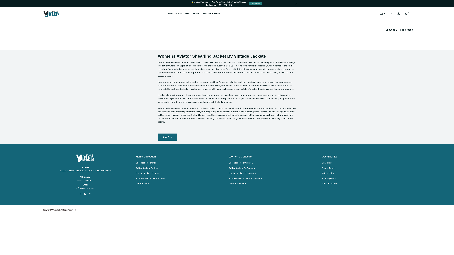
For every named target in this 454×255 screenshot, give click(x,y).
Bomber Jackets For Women (242, 173)
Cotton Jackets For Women (242, 168)
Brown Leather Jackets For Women (245, 178)
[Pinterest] (85, 194)
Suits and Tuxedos (211, 14)
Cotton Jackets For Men (147, 168)
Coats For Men (142, 183)
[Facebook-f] (81, 194)
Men (187, 14)
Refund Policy (328, 173)
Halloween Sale (175, 14)
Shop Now (255, 3)
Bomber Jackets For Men (147, 173)
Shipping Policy (329, 178)
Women (195, 14)
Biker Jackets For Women (241, 163)
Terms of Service (330, 183)
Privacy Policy (328, 168)
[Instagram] (90, 194)
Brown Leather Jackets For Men (150, 178)
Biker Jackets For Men (146, 163)
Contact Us (327, 163)
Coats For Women (237, 183)
